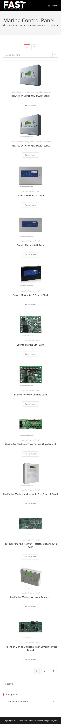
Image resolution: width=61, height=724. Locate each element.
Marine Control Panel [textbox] (29, 701)
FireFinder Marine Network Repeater (30, 597)
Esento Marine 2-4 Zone (30, 195)
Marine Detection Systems (40, 92)
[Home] (4, 25)
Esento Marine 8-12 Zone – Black (30, 295)
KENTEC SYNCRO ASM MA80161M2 (31, 95)
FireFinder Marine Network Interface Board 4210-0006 (30, 545)
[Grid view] (27, 47)
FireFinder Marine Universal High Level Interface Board (30, 648)
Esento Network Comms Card (30, 394)
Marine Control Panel (19, 92)
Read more (30, 105)
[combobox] (30, 701)
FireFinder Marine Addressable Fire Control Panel (30, 494)
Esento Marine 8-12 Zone (30, 245)
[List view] (34, 47)
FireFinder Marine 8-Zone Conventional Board (30, 444)
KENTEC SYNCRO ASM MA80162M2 (31, 145)
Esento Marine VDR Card (30, 344)
